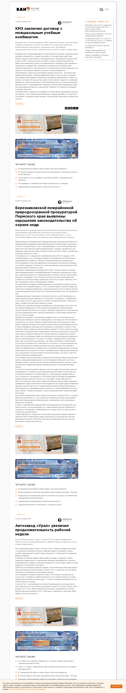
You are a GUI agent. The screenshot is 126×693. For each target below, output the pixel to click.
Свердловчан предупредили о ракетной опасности (39, 187)
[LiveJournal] (77, 108)
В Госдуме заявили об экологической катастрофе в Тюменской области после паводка (48, 173)
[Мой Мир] (74, 108)
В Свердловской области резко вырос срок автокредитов (42, 169)
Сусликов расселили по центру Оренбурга (97, 46)
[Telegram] (71, 108)
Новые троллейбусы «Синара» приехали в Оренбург (96, 56)
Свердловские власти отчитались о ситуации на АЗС (40, 505)
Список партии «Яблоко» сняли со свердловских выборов (98, 35)
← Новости (20, 17)
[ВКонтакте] (66, 108)
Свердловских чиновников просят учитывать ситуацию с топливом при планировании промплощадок (47, 497)
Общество (19, 103)
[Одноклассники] (69, 108)
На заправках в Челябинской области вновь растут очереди (43, 183)
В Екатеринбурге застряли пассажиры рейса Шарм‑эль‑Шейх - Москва (47, 492)
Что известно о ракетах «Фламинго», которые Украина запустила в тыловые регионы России (46, 662)
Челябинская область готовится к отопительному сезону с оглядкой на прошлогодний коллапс (98, 40)
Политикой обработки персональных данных (26, 689)
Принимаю (116, 686)
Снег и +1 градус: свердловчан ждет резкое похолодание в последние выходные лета (47, 668)
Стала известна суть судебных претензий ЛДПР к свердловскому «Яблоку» (45, 179)
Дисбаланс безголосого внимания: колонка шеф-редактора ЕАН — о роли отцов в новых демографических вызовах (98, 28)
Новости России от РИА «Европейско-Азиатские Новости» (23, 9)
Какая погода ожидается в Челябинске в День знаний (95, 51)
